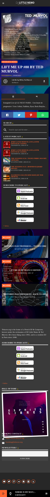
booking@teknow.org (14, 442)
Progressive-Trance (9, 62)
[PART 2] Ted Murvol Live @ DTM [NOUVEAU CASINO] (25, 142)
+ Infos (6, 226)
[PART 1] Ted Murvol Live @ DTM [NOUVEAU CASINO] (25, 151)
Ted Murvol (6, 75)
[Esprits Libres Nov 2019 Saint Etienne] (25, 414)
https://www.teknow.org (15, 438)
